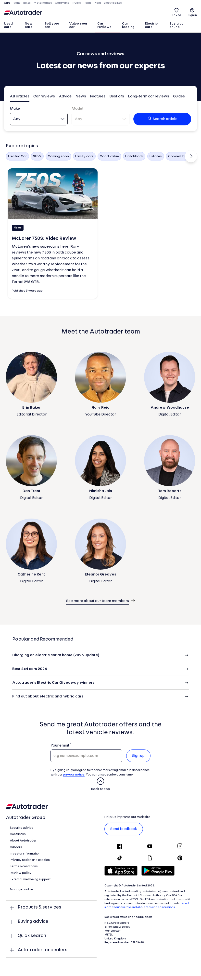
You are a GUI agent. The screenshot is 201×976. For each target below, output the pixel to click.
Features (97, 96)
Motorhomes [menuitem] (43, 2)
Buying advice (33, 921)
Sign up (138, 756)
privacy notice (74, 774)
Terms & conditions (24, 866)
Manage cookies (22, 889)
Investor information (25, 853)
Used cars (8, 25)
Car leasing (128, 25)
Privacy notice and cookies (30, 860)
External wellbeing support (30, 879)
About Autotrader (23, 840)
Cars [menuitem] (7, 2)
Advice (65, 96)
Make (15, 109)
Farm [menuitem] (87, 2)
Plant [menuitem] (97, 2)
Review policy (20, 873)
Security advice (21, 827)
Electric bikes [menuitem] (113, 2)
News (80, 96)
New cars (29, 25)
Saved (176, 15)
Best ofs (116, 96)
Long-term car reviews (148, 96)
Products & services (39, 907)
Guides (179, 96)
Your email (59, 746)
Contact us (18, 834)
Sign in (192, 15)
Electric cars (151, 25)
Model (77, 109)
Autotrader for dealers (42, 950)
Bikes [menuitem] (27, 2)
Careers (16, 847)
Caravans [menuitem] (62, 2)
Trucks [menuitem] (76, 2)
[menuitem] (12, 25)
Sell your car (52, 25)
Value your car (78, 25)
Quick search (32, 936)
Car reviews (104, 25)
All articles (19, 96)
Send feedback (123, 829)
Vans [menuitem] (16, 2)
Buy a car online (177, 25)
